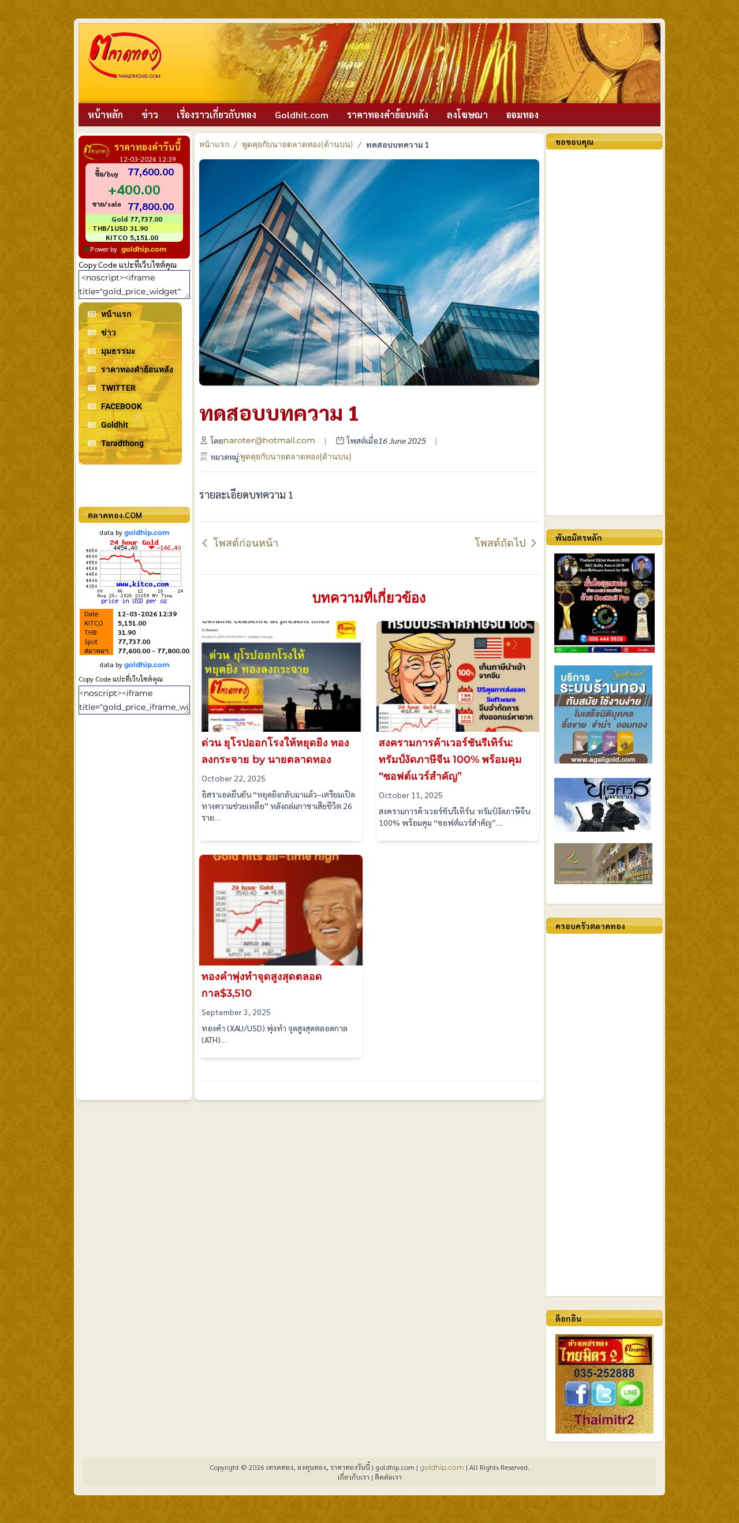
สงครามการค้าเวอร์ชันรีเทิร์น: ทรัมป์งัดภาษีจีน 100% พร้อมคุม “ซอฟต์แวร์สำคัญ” (450, 759)
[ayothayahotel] (604, 863)
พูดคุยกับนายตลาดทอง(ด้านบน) (297, 144)
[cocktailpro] (604, 603)
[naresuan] (604, 805)
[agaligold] (604, 714)
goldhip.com (144, 249)
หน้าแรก (214, 144)
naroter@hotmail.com (269, 440)
